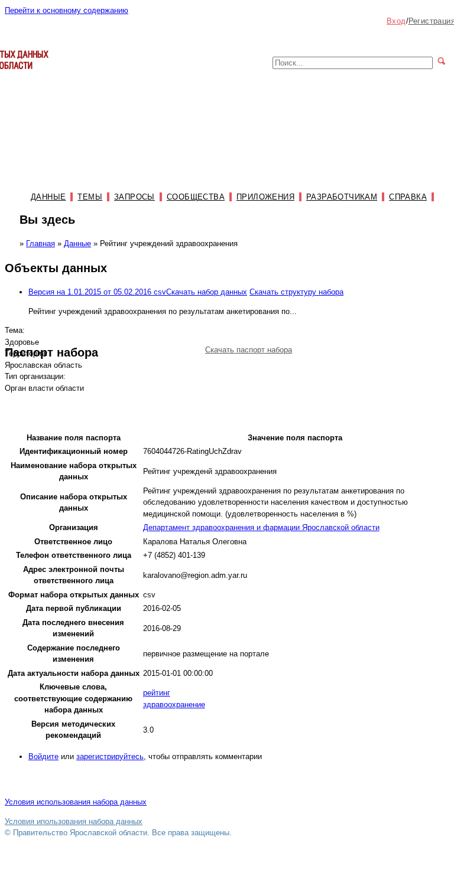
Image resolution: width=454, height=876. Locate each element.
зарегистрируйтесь (110, 756)
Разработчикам (341, 196)
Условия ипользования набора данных (73, 821)
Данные (48, 196)
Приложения (265, 196)
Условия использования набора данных (76, 801)
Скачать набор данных (206, 291)
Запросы (134, 196)
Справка (408, 196)
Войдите (43, 756)
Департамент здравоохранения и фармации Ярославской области (261, 527)
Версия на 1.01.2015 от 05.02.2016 (97, 291)
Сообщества (196, 196)
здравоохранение (174, 704)
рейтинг (156, 692)
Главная (40, 243)
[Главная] (26, 74)
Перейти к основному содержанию (66, 10)
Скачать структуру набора (296, 291)
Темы (89, 196)
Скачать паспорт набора (248, 349)
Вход (396, 21)
